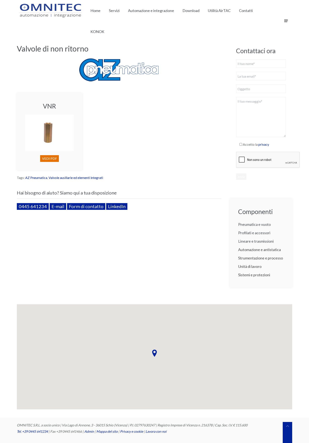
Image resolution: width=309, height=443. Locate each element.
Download (190, 10)
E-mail (58, 206)
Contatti (246, 10)
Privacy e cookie (132, 431)
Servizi (114, 10)
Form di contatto (86, 206)
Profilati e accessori (254, 232)
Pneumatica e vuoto (254, 224)
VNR (49, 106)
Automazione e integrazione (151, 10)
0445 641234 (33, 206)
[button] (154, 353)
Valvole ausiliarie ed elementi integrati (76, 178)
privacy (263, 144)
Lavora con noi (155, 431)
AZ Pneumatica (36, 178)
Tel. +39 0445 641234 (32, 431)
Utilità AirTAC (219, 10)
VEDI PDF (49, 158)
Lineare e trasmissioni (256, 241)
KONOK (97, 31)
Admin (89, 431)
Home (95, 10)
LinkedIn (116, 206)
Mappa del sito (107, 431)
